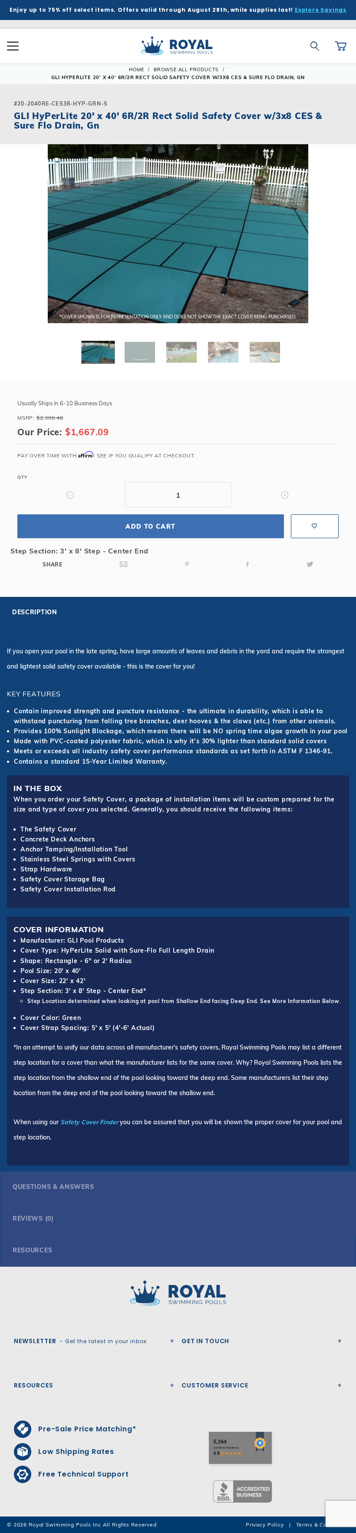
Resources (32, 1250)
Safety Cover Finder (89, 1122)
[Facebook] (248, 564)
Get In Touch (205, 1341)
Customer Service (214, 1385)
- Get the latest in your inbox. (81, 1341)
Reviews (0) (33, 1218)
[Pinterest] (187, 564)
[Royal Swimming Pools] (174, 1293)
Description (34, 612)
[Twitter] (310, 564)
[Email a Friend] (124, 564)
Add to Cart (150, 526)
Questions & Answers (53, 1187)
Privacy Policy (265, 1524)
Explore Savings (320, 9)
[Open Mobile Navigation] (13, 46)
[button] (14, 248)
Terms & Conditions (322, 1524)
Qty (22, 477)
